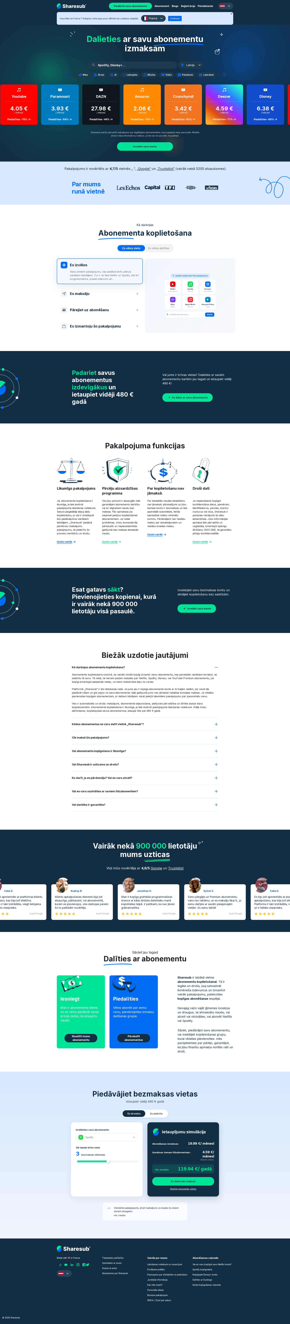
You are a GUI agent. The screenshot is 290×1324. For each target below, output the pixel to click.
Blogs (175, 6)
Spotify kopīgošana (202, 1269)
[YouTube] (66, 1265)
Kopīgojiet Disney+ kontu (205, 1274)
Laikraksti (210, 75)
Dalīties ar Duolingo (202, 1279)
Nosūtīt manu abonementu (81, 1038)
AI (117, 75)
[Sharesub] (71, 6)
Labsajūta (133, 75)
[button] (225, 6)
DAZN (97, 96)
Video (170, 75)
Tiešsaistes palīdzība (113, 1258)
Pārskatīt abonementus (133, 1038)
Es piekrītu (156, 1113)
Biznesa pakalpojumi (157, 1295)
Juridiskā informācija (157, 1279)
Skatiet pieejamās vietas (183, 1189)
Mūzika (152, 75)
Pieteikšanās (205, 6)
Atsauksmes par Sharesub (115, 1273)
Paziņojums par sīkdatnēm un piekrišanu (167, 1274)
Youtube (15, 96)
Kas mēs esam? (155, 1285)
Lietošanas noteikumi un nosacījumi (164, 1264)
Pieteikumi (188, 75)
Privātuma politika (156, 1269)
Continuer (175, 18)
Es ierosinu (133, 1113)
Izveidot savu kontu (145, 146)
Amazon (138, 96)
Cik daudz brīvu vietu (88, 1147)
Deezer (220, 96)
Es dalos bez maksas (183, 1181)
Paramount (56, 96)
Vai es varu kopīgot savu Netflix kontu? (212, 1264)
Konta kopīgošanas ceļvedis (207, 1285)
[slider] (108, 1161)
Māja (86, 75)
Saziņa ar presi (109, 1268)
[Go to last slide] (68, 75)
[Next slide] (224, 75)
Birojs (102, 75)
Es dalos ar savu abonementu (190, 397)
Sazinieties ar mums (112, 1263)
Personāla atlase (155, 1290)
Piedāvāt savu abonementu (130, 6)
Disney (262, 96)
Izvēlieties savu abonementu (92, 1129)
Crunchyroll (179, 96)
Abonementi (162, 6)
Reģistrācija (188, 6)
